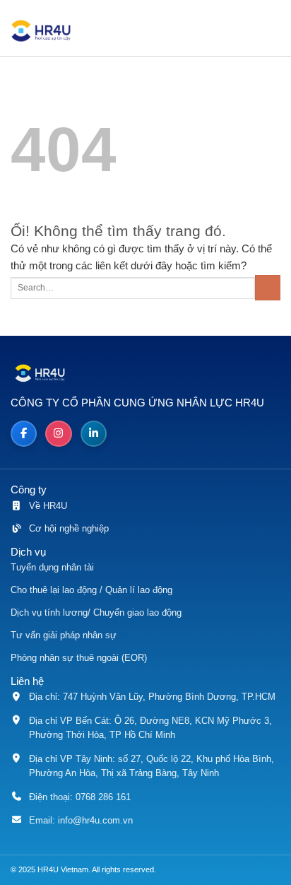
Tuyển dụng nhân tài (52, 567)
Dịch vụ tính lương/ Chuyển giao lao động (96, 612)
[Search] (238, 31)
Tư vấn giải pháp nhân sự (64, 635)
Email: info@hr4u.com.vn (81, 820)
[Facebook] (24, 434)
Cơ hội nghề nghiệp (69, 528)
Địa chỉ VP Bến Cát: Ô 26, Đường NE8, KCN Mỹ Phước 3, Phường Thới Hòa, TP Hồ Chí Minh (150, 728)
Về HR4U (48, 505)
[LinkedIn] (94, 434)
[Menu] (273, 31)
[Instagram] (58, 434)
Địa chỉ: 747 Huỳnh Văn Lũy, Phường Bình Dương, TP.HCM (152, 696)
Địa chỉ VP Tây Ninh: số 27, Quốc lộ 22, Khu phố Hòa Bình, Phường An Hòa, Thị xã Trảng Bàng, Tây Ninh (151, 766)
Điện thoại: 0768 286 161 (80, 797)
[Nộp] (267, 288)
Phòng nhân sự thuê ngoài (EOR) (79, 657)
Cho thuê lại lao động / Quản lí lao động (91, 590)
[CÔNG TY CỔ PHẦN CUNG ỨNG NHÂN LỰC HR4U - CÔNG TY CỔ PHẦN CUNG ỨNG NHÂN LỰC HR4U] (46, 31)
